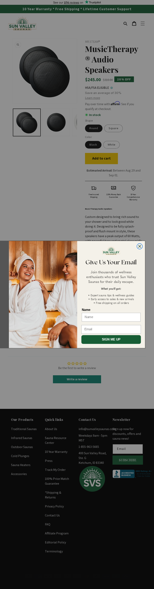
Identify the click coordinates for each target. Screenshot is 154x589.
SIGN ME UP (111, 339)
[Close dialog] (139, 246)
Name (86, 309)
